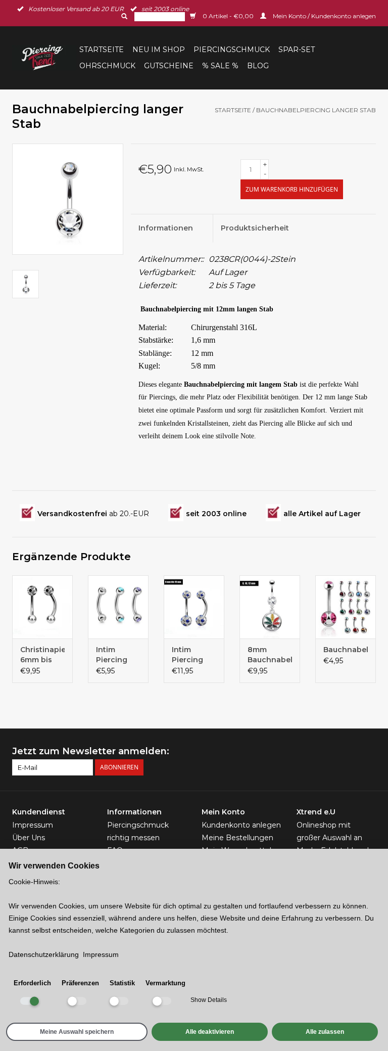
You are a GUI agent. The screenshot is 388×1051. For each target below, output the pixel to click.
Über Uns (28, 837)
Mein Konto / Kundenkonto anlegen (323, 16)
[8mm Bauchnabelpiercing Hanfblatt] (269, 606)
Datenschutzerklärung (44, 954)
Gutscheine (168, 65)
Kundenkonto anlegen (241, 825)
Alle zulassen (325, 1031)
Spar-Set (296, 49)
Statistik (122, 983)
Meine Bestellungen (237, 837)
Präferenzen (80, 983)
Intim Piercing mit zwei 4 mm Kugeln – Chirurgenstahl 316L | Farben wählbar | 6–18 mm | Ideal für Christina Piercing (118, 655)
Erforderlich (32, 983)
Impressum (32, 825)
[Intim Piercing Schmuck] (194, 606)
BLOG (258, 65)
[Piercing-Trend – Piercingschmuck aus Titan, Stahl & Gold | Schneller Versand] (44, 57)
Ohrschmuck (107, 65)
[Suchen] (123, 16)
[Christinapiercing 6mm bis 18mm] (42, 606)
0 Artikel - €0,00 (228, 16)
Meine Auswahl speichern (77, 1031)
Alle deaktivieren (209, 1031)
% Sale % (220, 65)
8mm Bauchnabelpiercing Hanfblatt (270, 655)
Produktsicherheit (255, 228)
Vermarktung (165, 983)
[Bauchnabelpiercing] (345, 606)
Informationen (165, 228)
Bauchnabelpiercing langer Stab (316, 110)
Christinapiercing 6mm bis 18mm (42, 655)
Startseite (101, 49)
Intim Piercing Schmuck (189, 655)
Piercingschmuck (231, 49)
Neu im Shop (158, 49)
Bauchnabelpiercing (345, 649)
